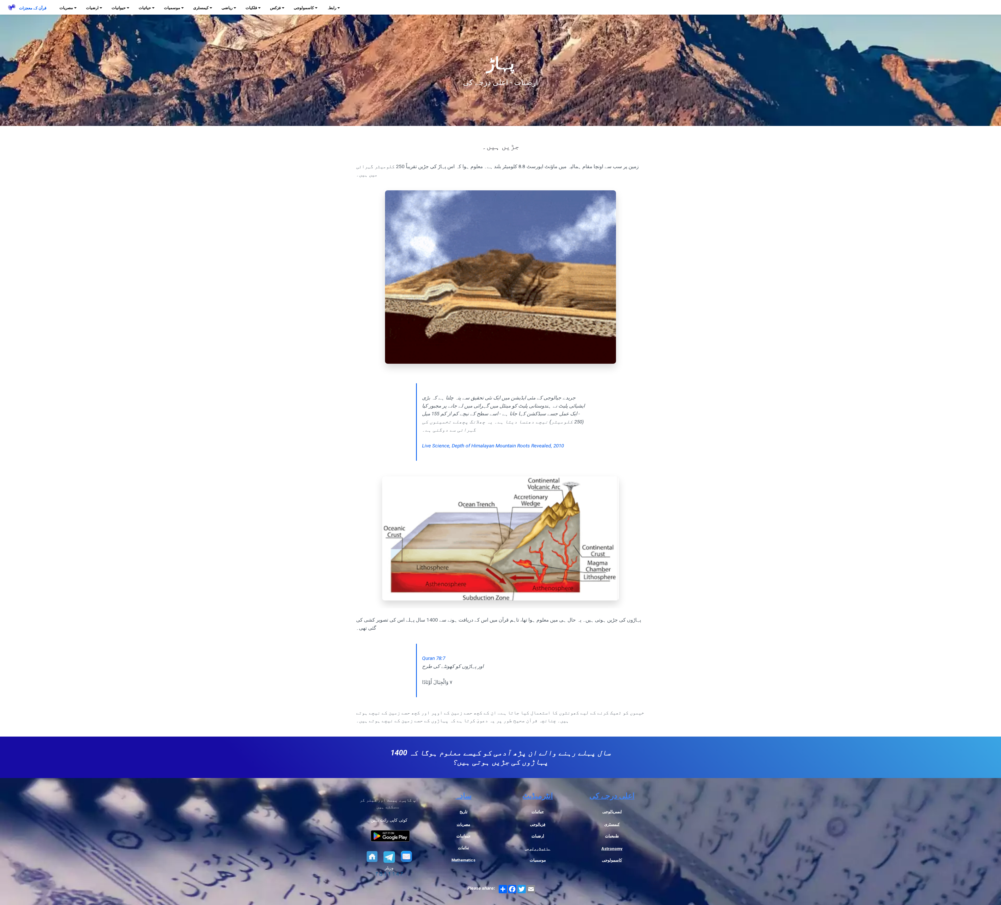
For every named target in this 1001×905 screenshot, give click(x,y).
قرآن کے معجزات (32, 8)
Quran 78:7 (433, 658)
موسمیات (538, 860)
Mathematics (463, 860)
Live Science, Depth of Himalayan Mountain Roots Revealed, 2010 (493, 446)
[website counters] (389, 874)
